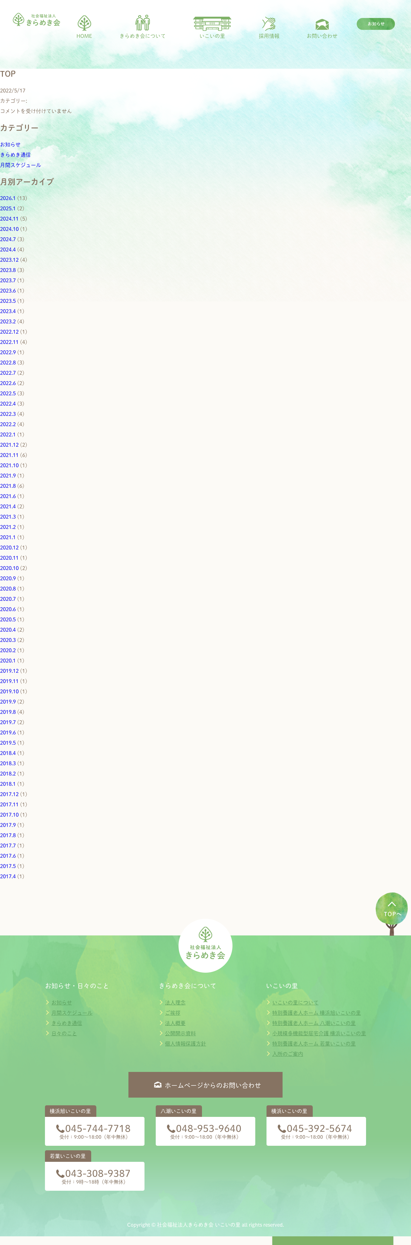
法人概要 (175, 1023)
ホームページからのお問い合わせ (213, 1085)
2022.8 (8, 362)
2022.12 (9, 331)
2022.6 (8, 383)
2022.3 (8, 413)
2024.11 (9, 218)
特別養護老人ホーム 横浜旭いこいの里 (316, 1012)
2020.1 (8, 660)
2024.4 (8, 249)
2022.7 (8, 372)
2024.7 (8, 239)
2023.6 (8, 290)
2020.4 (8, 629)
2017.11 (9, 804)
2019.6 (8, 732)
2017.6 (8, 855)
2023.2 (8, 321)
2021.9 (8, 475)
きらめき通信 (15, 154)
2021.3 (8, 516)
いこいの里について (295, 1002)
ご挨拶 (172, 1012)
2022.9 (8, 352)
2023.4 (8, 311)
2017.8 (8, 835)
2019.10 (9, 691)
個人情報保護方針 (185, 1043)
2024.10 (9, 229)
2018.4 (8, 753)
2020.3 (8, 640)
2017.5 (8, 866)
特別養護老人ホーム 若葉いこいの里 (314, 1043)
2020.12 (9, 547)
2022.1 (8, 434)
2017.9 (8, 825)
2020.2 (8, 650)
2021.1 (8, 537)
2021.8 (8, 485)
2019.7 (8, 722)
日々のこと (64, 1033)
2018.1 (8, 783)
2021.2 (8, 527)
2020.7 (8, 598)
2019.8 (8, 712)
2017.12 (9, 794)
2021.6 (8, 496)
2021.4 (8, 506)
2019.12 (9, 670)
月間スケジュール (20, 165)
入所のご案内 (287, 1053)
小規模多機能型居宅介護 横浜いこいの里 (319, 1033)
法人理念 (175, 1002)
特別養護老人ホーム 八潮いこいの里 (314, 1023)
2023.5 (8, 300)
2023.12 (9, 259)
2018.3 (8, 763)
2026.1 (8, 198)
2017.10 (9, 814)
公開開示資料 (180, 1033)
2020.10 (9, 568)
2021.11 (9, 455)
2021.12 (9, 444)
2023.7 (8, 280)
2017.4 (8, 876)
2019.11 (9, 681)
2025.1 (8, 208)
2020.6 (8, 609)
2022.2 (8, 424)
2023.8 (8, 270)
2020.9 (8, 578)
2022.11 (9, 342)
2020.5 (8, 619)
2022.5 (8, 393)
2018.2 (8, 773)
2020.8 (8, 588)
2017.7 (8, 845)
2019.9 (8, 701)
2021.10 (9, 465)
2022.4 (8, 403)
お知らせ (10, 144)
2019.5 (8, 742)
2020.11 (9, 557)
